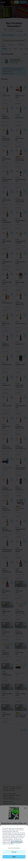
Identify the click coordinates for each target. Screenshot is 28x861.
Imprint (4, 843)
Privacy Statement (16, 842)
